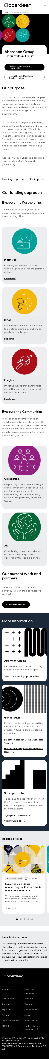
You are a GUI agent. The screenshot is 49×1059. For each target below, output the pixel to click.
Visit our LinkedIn (14, 820)
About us (6, 990)
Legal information (10, 1020)
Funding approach (13, 179)
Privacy (5, 1015)
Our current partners (15, 604)
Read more (10, 278)
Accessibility (30, 1020)
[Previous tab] (5, 180)
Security (28, 1015)
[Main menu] (45, 5)
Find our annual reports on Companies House (23, 750)
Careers (6, 1004)
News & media (9, 998)
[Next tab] (43, 180)
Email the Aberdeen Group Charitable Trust (23, 741)
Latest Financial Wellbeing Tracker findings (21, 77)
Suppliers (6, 1009)
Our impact (36, 179)
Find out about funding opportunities (19, 67)
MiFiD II (5, 1026)
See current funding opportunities (21, 676)
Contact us (29, 1004)
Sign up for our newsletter (17, 815)
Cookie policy (31, 1009)
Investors (28, 998)
